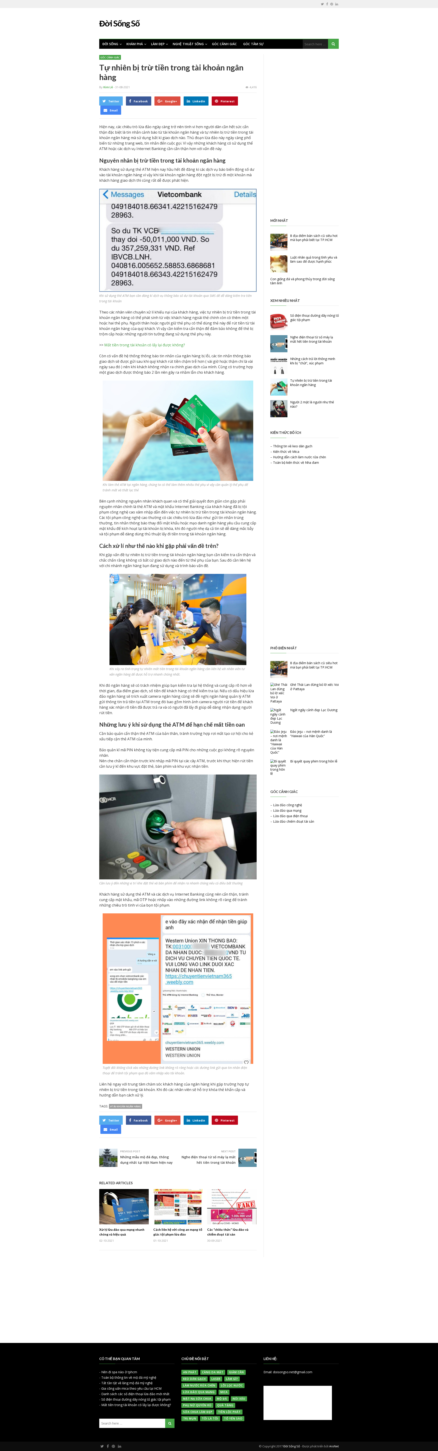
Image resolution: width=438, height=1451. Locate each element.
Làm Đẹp (157, 44)
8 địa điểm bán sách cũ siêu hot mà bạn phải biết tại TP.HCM (314, 237)
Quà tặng (225, 1405)
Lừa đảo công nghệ (287, 805)
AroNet (334, 1446)
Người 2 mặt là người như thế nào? (312, 404)
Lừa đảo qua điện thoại (290, 816)
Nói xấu (239, 1399)
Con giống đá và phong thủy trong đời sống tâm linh (302, 281)
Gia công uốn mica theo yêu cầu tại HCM (131, 1388)
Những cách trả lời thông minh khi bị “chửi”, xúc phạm (312, 361)
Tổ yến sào (233, 1418)
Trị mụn (189, 1418)
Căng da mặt (212, 1372)
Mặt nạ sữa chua (197, 1399)
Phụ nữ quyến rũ (197, 1405)
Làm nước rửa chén (199, 1385)
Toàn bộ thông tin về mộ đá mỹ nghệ (128, 1377)
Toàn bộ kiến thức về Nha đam (296, 462)
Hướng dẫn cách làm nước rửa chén (299, 457)
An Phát (189, 1372)
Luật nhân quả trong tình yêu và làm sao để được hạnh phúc (313, 259)
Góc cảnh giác (224, 44)
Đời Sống (110, 44)
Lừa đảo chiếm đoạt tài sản (293, 821)
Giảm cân (236, 1372)
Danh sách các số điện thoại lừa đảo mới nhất (135, 1394)
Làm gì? (232, 1379)
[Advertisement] (304, 133)
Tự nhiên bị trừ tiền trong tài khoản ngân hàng (311, 382)
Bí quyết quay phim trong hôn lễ (313, 761)
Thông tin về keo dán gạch (292, 446)
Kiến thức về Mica (286, 451)
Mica (224, 1392)
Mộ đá (222, 1399)
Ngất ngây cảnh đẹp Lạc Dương (313, 710)
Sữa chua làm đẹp (197, 1412)
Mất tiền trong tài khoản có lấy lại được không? (144, 344)
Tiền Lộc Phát (229, 1412)
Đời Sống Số (291, 1446)
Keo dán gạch (194, 1379)
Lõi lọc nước (232, 1385)
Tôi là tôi (210, 1418)
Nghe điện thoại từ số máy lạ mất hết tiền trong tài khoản (311, 339)
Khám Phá (134, 44)
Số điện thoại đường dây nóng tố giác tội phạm (314, 317)
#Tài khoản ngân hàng (125, 1106)
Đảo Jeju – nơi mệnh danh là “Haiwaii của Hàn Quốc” (311, 733)
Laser (215, 1379)
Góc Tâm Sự (253, 44)
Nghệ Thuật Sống (188, 44)
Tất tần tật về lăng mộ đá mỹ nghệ (127, 1383)
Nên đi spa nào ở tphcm (119, 1372)
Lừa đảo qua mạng (287, 810)
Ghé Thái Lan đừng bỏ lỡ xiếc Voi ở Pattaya (314, 686)
